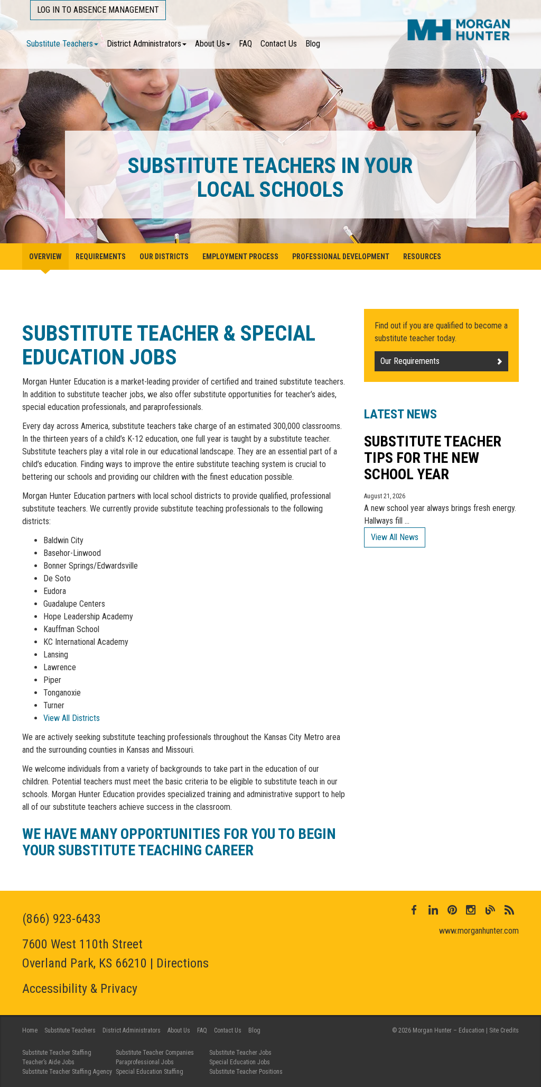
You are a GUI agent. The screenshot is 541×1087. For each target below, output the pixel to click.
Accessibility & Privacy (79, 988)
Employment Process (240, 256)
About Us (210, 44)
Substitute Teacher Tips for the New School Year (432, 458)
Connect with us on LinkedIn (433, 909)
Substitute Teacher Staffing (56, 1052)
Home (30, 1030)
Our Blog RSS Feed (509, 909)
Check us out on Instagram (471, 909)
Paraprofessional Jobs (145, 1062)
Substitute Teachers (59, 44)
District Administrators (144, 44)
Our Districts (164, 256)
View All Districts (71, 718)
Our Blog (490, 909)
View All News (394, 537)
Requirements (101, 256)
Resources (422, 256)
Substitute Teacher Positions (246, 1071)
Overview (45, 256)
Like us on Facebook (414, 909)
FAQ (245, 44)
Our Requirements (410, 361)
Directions (182, 963)
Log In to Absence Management (98, 10)
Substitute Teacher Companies (155, 1052)
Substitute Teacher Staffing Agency (67, 1071)
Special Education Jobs (239, 1062)
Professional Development (340, 256)
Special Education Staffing (149, 1071)
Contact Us (278, 44)
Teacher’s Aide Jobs (48, 1062)
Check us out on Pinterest (452, 909)
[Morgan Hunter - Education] (459, 29)
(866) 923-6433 (61, 918)
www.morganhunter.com (479, 931)
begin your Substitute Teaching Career (179, 842)
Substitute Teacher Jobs (240, 1052)
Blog (312, 44)
